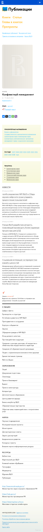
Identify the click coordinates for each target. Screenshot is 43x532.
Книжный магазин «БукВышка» (12, 463)
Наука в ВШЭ (28, 36)
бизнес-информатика (11, 132)
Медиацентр (6, 470)
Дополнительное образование (13, 395)
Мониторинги (7, 428)
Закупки (5, 329)
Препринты (10, 27)
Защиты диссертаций (9, 436)
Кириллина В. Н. (7, 101)
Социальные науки (13, 177)
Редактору (38, 530)
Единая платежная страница (12, 356)
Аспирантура (6, 391)
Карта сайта (6, 527)
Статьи (17, 17)
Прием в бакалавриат (10, 380)
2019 (9, 155)
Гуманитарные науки (13, 169)
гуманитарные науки (11, 136)
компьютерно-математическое (14, 139)
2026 (17, 152)
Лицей (4, 369)
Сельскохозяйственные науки (16, 175)
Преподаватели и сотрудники (13, 321)
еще (17, 155)
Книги (6, 17)
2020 (6, 155)
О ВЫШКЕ (6, 307)
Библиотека (6, 456)
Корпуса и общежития (10, 325)
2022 (32, 152)
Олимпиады (6, 377)
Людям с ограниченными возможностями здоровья (20, 353)
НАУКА (5, 417)
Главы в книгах (12, 22)
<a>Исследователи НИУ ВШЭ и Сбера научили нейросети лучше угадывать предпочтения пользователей (18, 197)
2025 (21, 152)
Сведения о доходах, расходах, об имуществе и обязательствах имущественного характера (19, 344)
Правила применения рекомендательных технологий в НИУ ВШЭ (20, 523)
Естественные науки (13, 171)
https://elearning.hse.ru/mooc (12, 502)
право (15, 141)
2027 (13, 152)
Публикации (20, 9)
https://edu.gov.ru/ (9, 494)
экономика (29, 141)
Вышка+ (5, 384)
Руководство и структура (11, 314)
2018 (13, 155)
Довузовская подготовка (11, 373)
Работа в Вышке (7, 360)
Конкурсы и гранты (9, 443)
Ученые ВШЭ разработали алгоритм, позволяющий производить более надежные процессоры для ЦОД (20, 228)
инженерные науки (24, 136)
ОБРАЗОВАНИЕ (8, 366)
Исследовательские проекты (12, 425)
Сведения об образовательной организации (18, 349)
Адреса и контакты (22, 513)
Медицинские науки (13, 173)
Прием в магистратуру (10, 388)
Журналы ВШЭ (7, 474)
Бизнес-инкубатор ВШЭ (10, 402)
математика (29, 139)
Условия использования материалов (14, 516)
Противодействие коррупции (13, 340)
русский (10, 106)
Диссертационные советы (11, 432)
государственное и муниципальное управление (20, 134)
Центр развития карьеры (11, 399)
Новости (6, 187)
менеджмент (8, 141)
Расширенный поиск (25, 33)
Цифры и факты (7, 311)
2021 (36, 152)
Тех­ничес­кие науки (13, 179)
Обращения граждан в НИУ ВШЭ (13, 332)
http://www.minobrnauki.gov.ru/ (13, 486)
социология (22, 141)
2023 (28, 152)
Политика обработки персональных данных (16, 519)
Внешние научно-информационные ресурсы (18, 446)
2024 (24, 152)
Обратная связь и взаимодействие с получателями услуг (20, 410)
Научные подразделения (11, 421)
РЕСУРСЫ (6, 452)
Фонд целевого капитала (11, 336)
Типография (6, 467)
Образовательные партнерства (13, 406)
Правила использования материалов (12, 36)
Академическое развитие (11, 439)
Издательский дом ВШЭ (10, 460)
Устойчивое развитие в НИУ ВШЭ (14, 318)
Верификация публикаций (10, 33)
